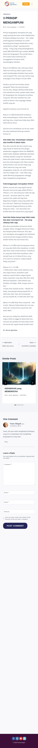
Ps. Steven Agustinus (10, 27)
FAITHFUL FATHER (29, 344)
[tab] (15, 404)
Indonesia (6, 14)
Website (7, 512)
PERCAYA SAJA (8, 344)
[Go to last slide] (5, 382)
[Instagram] (17, 738)
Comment (8, 464)
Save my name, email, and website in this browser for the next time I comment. (17, 518)
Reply (6, 442)
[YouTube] (20, 738)
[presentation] (19, 373)
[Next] (32, 382)
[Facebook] (13, 738)
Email (6, 502)
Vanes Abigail (15, 424)
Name (6, 493)
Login (26, 4)
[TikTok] (24, 738)
